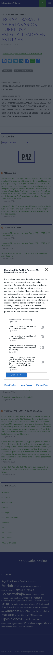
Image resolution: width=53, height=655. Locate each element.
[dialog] (26, 327)
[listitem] (26, 321)
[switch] (42, 327)
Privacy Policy (42, 385)
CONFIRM (16, 375)
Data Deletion (10, 385)
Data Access (26, 385)
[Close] (47, 270)
